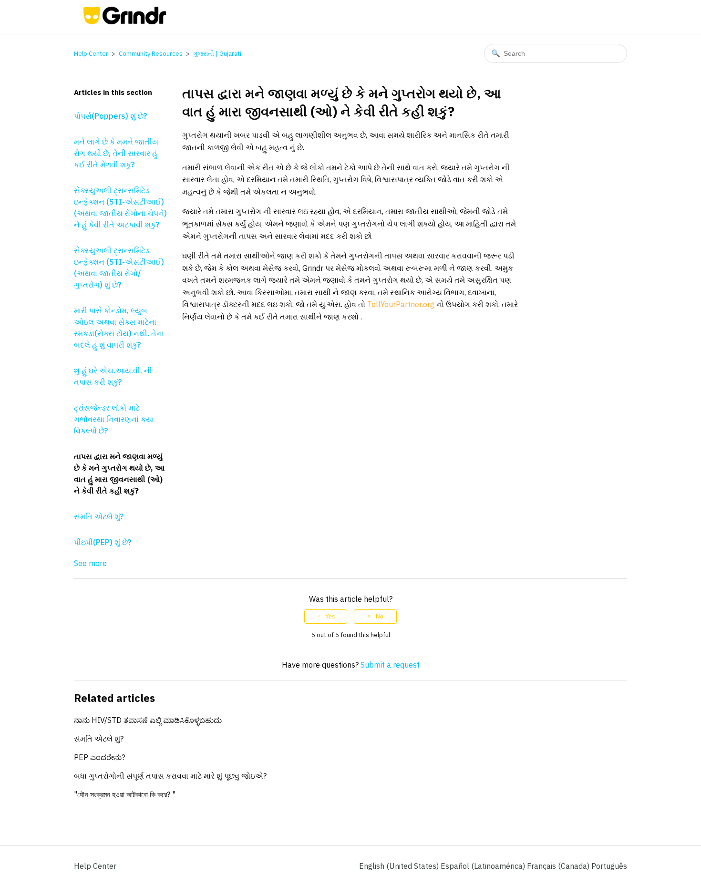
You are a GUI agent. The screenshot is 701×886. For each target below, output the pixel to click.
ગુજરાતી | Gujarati (217, 54)
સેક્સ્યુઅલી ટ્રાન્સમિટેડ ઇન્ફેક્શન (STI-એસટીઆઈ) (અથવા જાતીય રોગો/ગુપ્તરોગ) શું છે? (119, 267)
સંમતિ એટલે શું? (99, 516)
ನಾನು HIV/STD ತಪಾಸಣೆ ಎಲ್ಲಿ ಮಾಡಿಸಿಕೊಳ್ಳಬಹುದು (148, 720)
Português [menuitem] (609, 866)
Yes (330, 616)
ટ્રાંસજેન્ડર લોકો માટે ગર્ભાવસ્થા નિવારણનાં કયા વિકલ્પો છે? (114, 419)
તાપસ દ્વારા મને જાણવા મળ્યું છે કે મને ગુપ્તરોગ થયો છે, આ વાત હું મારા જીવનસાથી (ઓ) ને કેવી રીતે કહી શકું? (119, 473)
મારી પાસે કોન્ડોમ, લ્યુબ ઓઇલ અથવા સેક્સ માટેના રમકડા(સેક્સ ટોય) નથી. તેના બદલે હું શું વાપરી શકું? (119, 328)
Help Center (91, 54)
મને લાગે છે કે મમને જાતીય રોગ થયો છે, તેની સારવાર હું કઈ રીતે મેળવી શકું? (116, 153)
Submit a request (390, 665)
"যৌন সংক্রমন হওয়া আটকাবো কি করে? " (124, 794)
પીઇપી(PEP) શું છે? (102, 542)
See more (90, 563)
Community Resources (151, 54)
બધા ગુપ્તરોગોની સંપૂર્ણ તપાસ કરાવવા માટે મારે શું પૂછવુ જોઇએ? (170, 776)
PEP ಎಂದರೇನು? (99, 757)
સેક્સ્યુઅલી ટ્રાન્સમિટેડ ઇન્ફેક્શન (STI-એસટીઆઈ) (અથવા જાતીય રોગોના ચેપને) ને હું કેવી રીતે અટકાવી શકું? (120, 207)
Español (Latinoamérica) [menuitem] (484, 866)
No (379, 616)
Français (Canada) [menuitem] (559, 866)
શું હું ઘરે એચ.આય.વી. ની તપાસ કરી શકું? (113, 376)
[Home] (124, 21)
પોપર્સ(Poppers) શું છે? (110, 116)
